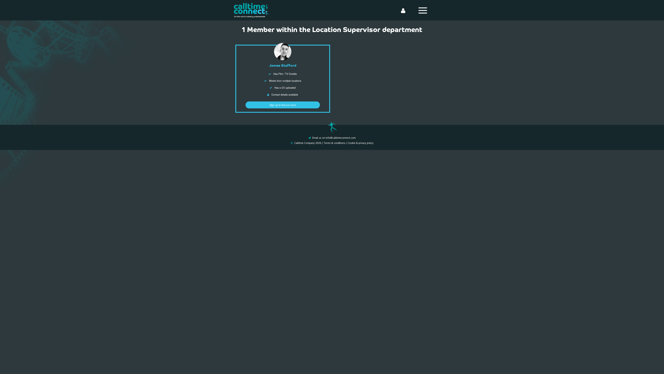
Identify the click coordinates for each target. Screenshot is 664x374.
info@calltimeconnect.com (341, 137)
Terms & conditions (334, 142)
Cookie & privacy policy (361, 142)
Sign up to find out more (283, 105)
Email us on (319, 137)
